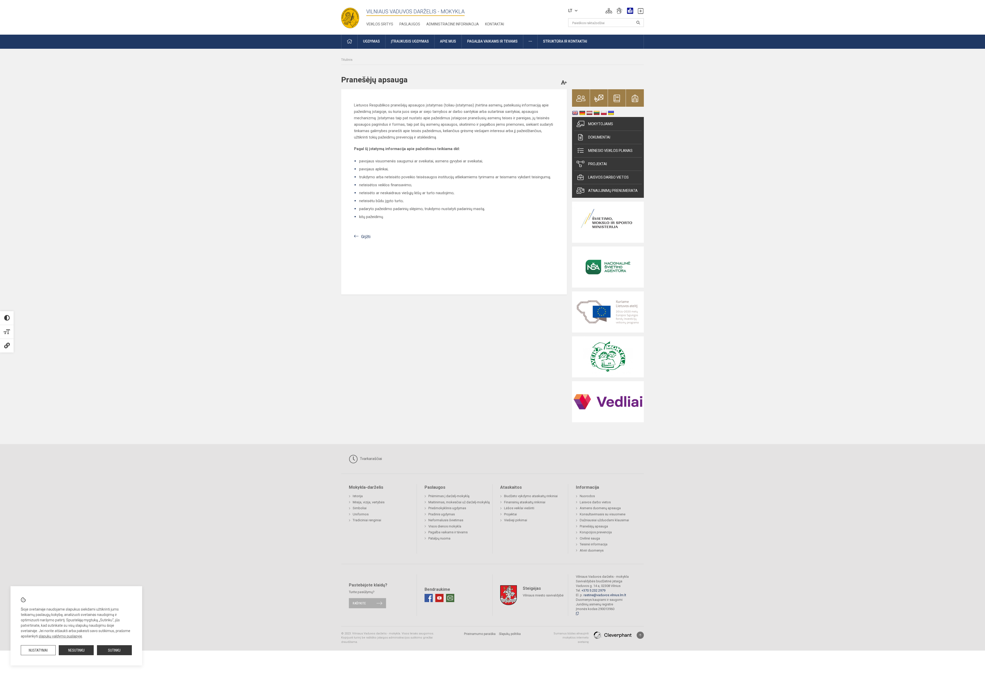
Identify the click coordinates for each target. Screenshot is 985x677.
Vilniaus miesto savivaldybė (543, 595)
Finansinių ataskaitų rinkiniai (524, 502)
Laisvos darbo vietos (608, 177)
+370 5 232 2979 (593, 590)
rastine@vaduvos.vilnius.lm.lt (605, 595)
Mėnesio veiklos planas (610, 151)
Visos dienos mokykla (444, 526)
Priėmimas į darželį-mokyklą (448, 496)
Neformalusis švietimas (445, 520)
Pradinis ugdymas (441, 514)
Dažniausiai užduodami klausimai (604, 520)
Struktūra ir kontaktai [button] (565, 41)
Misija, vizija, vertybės (369, 502)
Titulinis (346, 60)
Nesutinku (76, 650)
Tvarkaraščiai (370, 458)
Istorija (358, 496)
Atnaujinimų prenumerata (613, 191)
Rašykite (359, 603)
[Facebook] (429, 598)
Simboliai (360, 508)
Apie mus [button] (448, 41)
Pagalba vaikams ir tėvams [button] (492, 41)
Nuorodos (587, 496)
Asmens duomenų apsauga (600, 508)
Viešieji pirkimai (515, 520)
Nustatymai (38, 650)
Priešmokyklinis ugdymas (447, 508)
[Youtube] (439, 598)
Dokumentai (599, 137)
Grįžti (365, 236)
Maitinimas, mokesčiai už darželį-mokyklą (459, 502)
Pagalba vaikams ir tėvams (448, 532)
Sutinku (114, 650)
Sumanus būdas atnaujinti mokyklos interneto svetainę (571, 638)
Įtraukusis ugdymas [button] (410, 41)
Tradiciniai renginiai (367, 520)
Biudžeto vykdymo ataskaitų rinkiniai (531, 496)
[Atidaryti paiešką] (638, 22)
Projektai (597, 164)
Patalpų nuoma (439, 538)
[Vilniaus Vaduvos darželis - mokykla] (350, 16)
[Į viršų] (640, 635)
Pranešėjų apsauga (594, 526)
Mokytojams (600, 124)
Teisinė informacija (593, 544)
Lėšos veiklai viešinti (519, 508)
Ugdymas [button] (371, 41)
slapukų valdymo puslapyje (60, 636)
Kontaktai (494, 24)
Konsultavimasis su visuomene (602, 514)
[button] (608, 11)
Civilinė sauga (590, 538)
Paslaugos (409, 24)
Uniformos (361, 514)
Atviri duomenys (592, 550)
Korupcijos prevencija (596, 532)
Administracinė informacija (452, 24)
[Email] (450, 598)
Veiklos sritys (379, 24)
